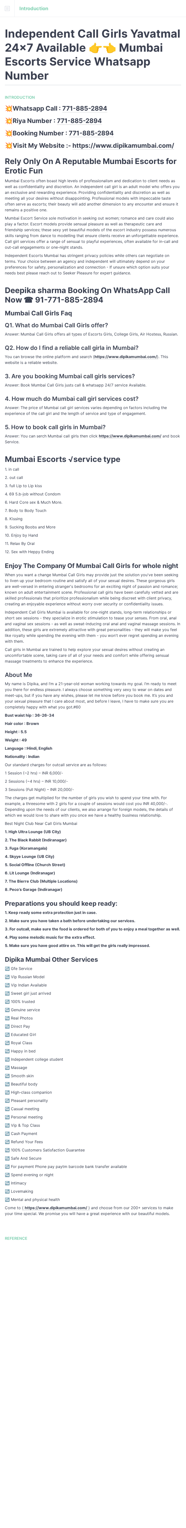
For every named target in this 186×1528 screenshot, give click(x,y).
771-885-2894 (84, 108)
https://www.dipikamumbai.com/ (123, 145)
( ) (56, 1207)
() (125, 356)
